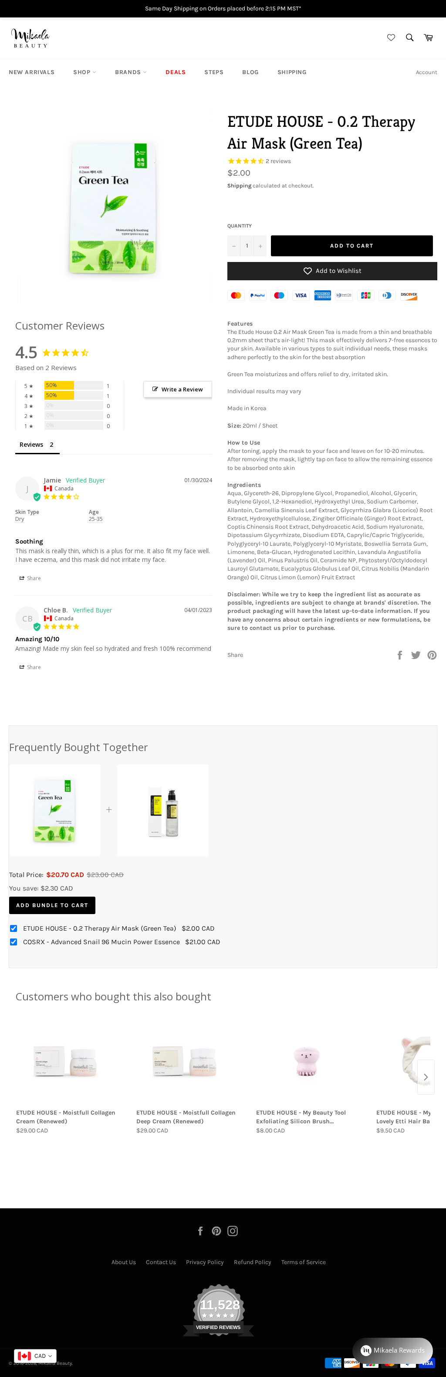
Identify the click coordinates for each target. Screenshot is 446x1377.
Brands (129, 72)
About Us (124, 1262)
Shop (82, 72)
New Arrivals (31, 72)
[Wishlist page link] (390, 38)
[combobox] (35, 1356)
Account (426, 72)
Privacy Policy (205, 1262)
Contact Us (161, 1262)
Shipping (292, 72)
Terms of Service (303, 1262)
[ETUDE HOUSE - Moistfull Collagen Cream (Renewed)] (67, 1061)
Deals (176, 72)
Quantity (239, 226)
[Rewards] (392, 1351)
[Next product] (426, 1077)
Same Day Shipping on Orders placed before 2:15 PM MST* (223, 8)
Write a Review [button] (182, 389)
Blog (250, 72)
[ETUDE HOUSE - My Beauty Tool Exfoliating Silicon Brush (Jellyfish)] (307, 1061)
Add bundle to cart (52, 905)
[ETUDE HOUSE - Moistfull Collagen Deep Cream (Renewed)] (187, 1061)
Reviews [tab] (31, 444)
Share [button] (33, 578)
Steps (213, 72)
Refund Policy (252, 1262)
